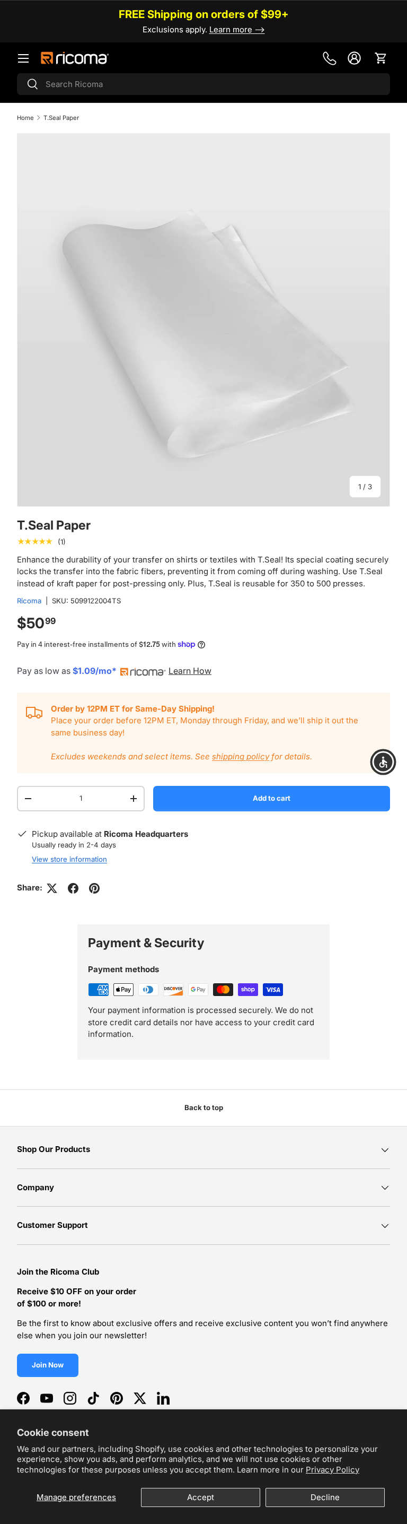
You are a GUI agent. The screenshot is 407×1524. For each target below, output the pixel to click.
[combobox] (203, 84)
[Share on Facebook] (73, 888)
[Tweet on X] (52, 888)
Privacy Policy (332, 1470)
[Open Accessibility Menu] (383, 762)
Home (25, 118)
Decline (325, 1497)
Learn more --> (237, 29)
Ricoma (29, 600)
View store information (69, 859)
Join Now (48, 1365)
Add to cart (271, 798)
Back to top (203, 1107)
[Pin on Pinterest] (94, 888)
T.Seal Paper (62, 118)
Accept (200, 1497)
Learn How (190, 670)
